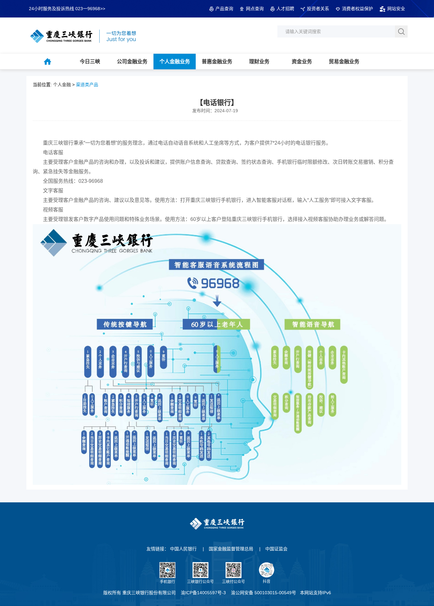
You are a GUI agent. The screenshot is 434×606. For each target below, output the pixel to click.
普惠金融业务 (217, 61)
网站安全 (396, 8)
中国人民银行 (183, 548)
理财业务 (259, 61)
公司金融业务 (132, 61)
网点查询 (255, 8)
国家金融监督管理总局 (231, 548)
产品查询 (224, 8)
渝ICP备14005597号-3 (203, 592)
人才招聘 (285, 8)
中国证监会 (276, 548)
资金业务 (302, 61)
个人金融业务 (174, 61)
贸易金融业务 (344, 61)
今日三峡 (90, 61)
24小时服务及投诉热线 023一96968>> (67, 8)
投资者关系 (318, 8)
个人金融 (62, 84)
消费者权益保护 (357, 8)
